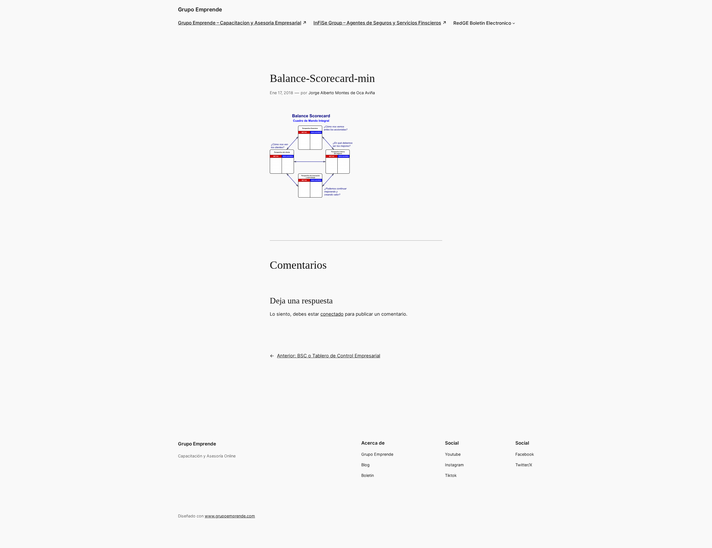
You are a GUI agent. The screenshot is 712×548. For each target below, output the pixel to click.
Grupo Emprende (200, 9)
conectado (331, 314)
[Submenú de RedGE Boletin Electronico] (513, 23)
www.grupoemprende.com (230, 516)
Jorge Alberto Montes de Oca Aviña (341, 92)
